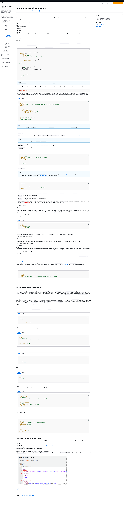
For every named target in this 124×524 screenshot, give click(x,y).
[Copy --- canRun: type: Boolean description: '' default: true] (88, 357)
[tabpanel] (53, 111)
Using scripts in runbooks (84, 259)
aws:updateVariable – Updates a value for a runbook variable (51, 212)
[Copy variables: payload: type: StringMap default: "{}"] (88, 224)
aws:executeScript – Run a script (47, 259)
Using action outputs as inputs (76, 249)
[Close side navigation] (13, 6)
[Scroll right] (65, 3)
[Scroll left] (40, 3)
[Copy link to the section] (15, 22)
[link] (32, 6)
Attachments (66, 264)
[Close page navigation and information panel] (122, 14)
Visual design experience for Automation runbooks (26, 261)
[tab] (18, 98)
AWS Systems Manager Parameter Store (41, 129)
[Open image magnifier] (18, 489)
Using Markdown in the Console (65, 17)
